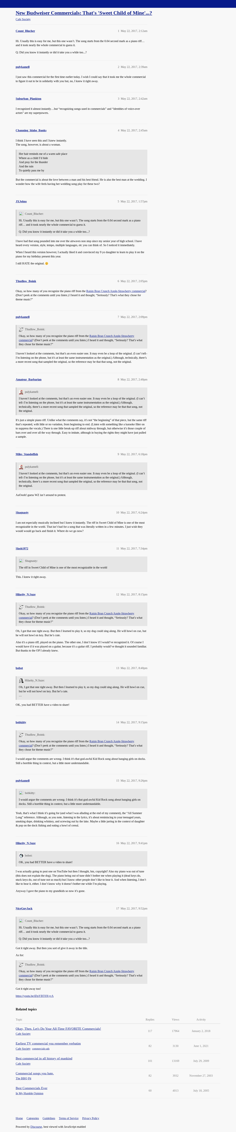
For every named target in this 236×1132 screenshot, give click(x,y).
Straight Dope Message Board (19, 3)
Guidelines (49, 1118)
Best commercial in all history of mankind (44, 1058)
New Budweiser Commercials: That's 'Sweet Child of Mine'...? (84, 13)
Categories (33, 1118)
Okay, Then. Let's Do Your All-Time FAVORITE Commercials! (58, 1029)
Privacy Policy (90, 1118)
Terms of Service (69, 1118)
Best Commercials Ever (31, 1088)
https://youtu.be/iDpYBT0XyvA (35, 995)
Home (19, 1118)
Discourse (36, 1126)
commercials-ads (40, 1048)
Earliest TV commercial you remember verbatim (48, 1043)
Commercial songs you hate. (35, 1073)
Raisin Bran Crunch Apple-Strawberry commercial (115, 291)
